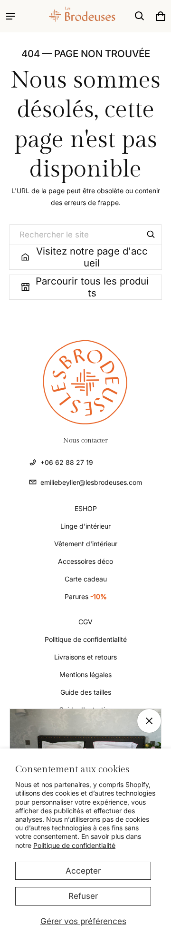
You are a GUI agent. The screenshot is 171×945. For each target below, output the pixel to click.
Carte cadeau (86, 579)
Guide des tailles (85, 692)
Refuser (83, 896)
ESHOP (86, 508)
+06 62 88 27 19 (66, 462)
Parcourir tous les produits (92, 287)
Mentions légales (85, 674)
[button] (139, 16)
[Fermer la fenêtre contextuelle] (149, 721)
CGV (85, 622)
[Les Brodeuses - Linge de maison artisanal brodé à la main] (60, 16)
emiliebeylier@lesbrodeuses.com (91, 482)
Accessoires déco (85, 561)
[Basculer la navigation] (10, 16)
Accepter (83, 871)
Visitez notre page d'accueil (92, 257)
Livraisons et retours (85, 657)
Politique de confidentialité (74, 845)
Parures (86, 596)
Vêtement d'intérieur (85, 544)
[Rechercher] (151, 234)
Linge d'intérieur (85, 526)
